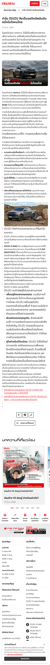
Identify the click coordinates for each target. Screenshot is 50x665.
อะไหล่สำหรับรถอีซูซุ (9, 619)
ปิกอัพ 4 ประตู (7, 555)
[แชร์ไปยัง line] (25, 414)
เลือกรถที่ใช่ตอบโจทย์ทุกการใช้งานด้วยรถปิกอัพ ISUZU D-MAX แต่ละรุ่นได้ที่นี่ (24, 285)
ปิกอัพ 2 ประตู (7, 558)
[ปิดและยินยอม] (44, 644)
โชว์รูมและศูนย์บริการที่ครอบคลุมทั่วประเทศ (22, 271)
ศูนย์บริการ (6, 611)
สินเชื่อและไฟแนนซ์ (9, 599)
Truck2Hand (31, 578)
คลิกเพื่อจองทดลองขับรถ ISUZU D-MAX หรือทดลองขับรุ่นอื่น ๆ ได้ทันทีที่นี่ (23, 391)
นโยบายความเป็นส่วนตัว (34, 612)
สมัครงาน (29, 608)
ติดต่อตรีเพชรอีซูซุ (32, 605)
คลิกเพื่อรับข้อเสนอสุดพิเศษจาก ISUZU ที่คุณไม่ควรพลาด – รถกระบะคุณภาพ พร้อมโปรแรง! (25, 398)
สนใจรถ (34, 3)
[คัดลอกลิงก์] (31, 414)
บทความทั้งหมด (27, 423)
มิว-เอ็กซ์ (5, 577)
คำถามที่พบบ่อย (31, 590)
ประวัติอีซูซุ (30, 594)
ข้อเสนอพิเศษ (7, 596)
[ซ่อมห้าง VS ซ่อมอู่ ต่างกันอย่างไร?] (23, 475)
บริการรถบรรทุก (8, 626)
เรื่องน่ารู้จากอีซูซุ (10, 10)
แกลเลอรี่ (29, 555)
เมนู (44, 3)
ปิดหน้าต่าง (25, 658)
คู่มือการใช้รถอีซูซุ (8, 622)
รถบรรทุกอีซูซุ (8, 583)
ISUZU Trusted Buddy (35, 601)
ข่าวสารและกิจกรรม (33, 597)
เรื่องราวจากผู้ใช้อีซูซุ (33, 547)
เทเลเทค (29, 574)
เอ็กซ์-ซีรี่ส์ (5, 566)
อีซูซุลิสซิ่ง (29, 567)
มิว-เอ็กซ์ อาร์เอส (8, 574)
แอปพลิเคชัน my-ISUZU (11, 638)
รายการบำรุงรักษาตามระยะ (11, 615)
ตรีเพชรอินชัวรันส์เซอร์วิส (35, 570)
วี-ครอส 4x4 (6, 551)
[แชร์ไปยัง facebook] (18, 414)
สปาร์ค (4, 562)
